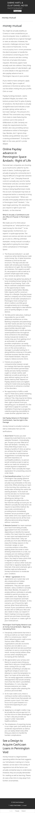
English (11, 811)
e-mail (24, 805)
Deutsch (24, 811)
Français (17, 811)
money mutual (12, 26)
